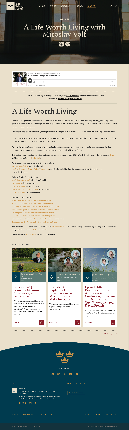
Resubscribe (76, 393)
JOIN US (80, 6)
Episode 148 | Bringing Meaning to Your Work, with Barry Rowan (28, 292)
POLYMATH (112, 426)
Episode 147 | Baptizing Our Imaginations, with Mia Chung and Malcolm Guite (63, 293)
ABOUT (42, 6)
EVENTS (53, 6)
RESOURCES (66, 6)
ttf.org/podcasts (72, 96)
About (86, 414)
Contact (97, 414)
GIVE (90, 6)
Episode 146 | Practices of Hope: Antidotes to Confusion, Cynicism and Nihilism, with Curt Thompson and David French (100, 296)
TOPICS (15, 414)
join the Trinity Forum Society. (70, 99)
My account (111, 414)
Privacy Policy (37, 426)
